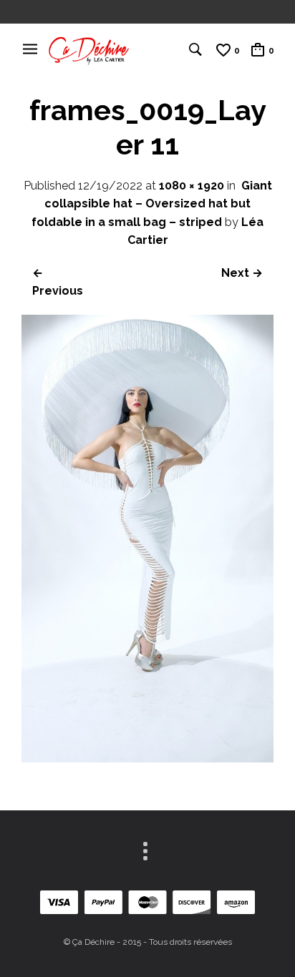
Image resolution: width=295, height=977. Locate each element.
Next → (242, 273)
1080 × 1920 (191, 185)
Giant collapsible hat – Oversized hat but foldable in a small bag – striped (152, 204)
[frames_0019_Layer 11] (147, 758)
